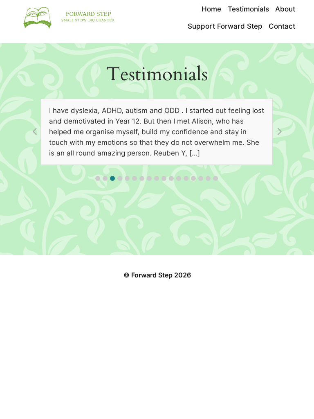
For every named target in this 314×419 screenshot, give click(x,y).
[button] (97, 178)
